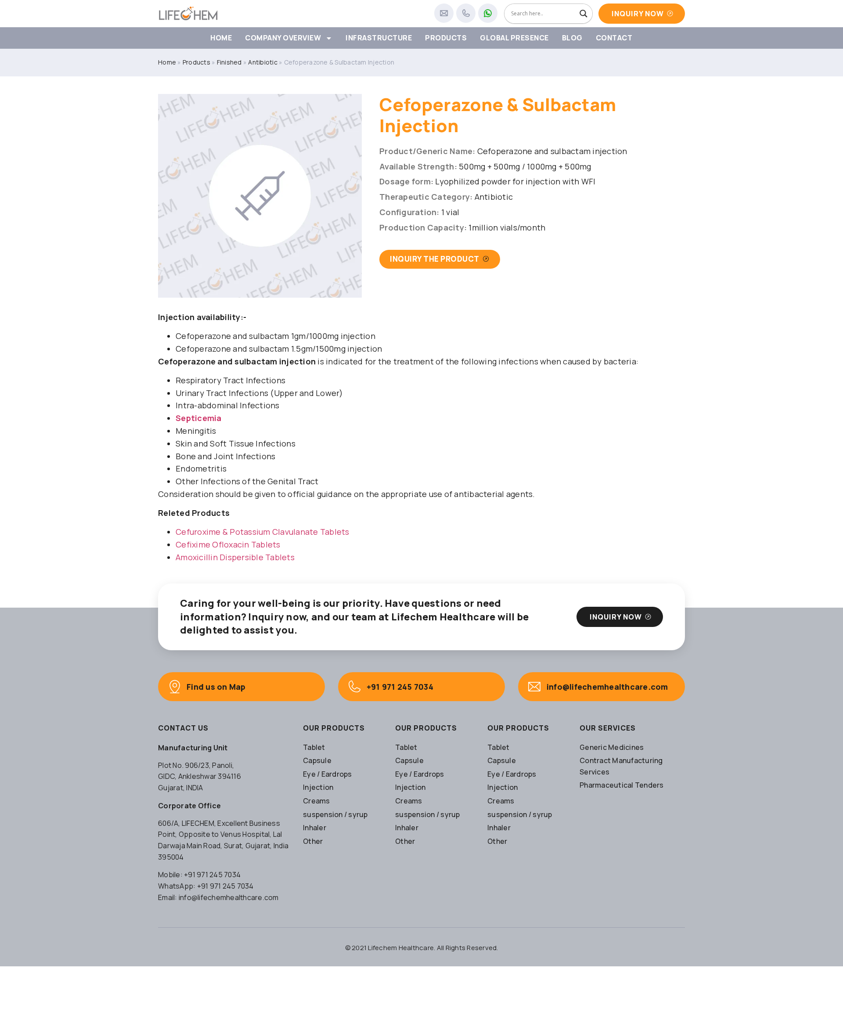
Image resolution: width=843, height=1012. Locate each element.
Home (221, 38)
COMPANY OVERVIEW (283, 38)
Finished (229, 62)
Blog (572, 38)
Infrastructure (379, 38)
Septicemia (199, 418)
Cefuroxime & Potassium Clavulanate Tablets (262, 531)
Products (446, 38)
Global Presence (514, 38)
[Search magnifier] (583, 13)
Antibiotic (262, 62)
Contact (614, 38)
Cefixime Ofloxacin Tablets (228, 544)
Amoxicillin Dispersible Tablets (235, 557)
